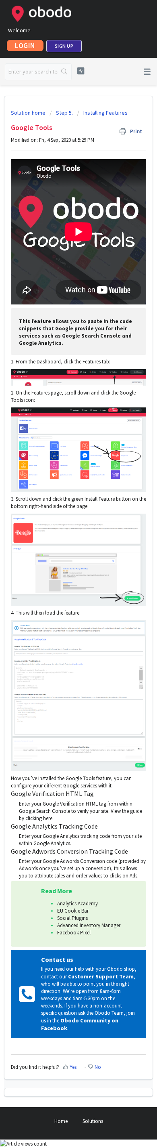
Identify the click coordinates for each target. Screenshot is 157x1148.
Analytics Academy (77, 903)
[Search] (64, 72)
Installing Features (105, 112)
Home (61, 1121)
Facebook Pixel (74, 932)
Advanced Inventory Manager (88, 925)
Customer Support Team (101, 976)
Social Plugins (72, 918)
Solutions (93, 1121)
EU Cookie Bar (73, 910)
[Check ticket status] (80, 71)
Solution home (29, 112)
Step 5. (64, 112)
